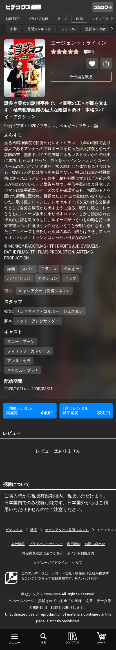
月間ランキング (39, 29)
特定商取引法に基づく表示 (42, 553)
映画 (79, 19)
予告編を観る (81, 76)
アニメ (62, 19)
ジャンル (68, 29)
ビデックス (14, 530)
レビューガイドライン (51, 563)
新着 (13, 29)
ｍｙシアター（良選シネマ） (67, 530)
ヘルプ (77, 563)
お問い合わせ (95, 544)
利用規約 (74, 544)
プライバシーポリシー (46, 544)
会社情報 (18, 544)
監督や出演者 (95, 29)
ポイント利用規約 (80, 553)
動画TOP (12, 19)
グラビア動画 (38, 19)
